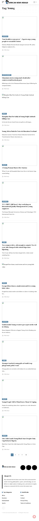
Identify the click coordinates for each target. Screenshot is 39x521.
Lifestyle (5, 36)
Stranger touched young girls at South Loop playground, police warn (17, 364)
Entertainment (7, 75)
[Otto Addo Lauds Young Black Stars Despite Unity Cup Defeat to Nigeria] (19, 426)
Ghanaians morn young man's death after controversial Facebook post (16, 79)
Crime (4, 242)
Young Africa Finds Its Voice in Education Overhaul (19, 131)
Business (5, 201)
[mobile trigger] (3, 2)
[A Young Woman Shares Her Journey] (19, 155)
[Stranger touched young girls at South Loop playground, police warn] (19, 351)
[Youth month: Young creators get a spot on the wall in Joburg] (19, 312)
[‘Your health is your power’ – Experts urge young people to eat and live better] (19, 26)
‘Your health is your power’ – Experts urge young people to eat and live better (19, 40)
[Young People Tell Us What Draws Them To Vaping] (19, 389)
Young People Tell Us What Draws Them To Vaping (19, 402)
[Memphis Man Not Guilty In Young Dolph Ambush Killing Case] (19, 104)
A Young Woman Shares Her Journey (14, 168)
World (4, 113)
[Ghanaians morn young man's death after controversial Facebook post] (19, 65)
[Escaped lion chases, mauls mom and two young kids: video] (19, 273)
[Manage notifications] (34, 516)
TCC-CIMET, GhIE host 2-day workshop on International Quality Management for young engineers (17, 206)
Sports (5, 435)
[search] (29, 2)
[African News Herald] (16, 2)
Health (4, 164)
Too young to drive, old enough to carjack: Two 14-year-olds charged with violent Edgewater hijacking (19, 247)
